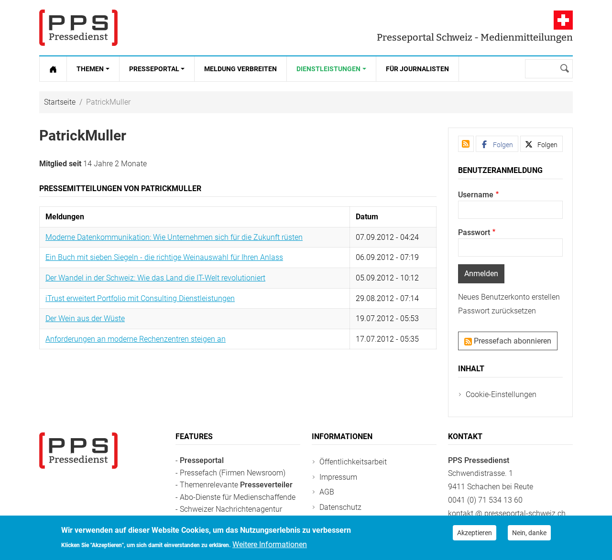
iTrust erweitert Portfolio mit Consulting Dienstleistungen (140, 298)
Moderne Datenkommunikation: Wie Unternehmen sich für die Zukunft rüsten (174, 237)
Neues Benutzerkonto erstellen (509, 297)
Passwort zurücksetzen (497, 310)
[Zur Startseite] (53, 68)
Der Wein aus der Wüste (85, 318)
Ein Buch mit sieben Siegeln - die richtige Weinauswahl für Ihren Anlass (164, 257)
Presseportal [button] (154, 69)
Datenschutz (340, 507)
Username (475, 194)
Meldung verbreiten (240, 69)
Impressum (338, 477)
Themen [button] (90, 69)
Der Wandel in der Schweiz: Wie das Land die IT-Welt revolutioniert (155, 277)
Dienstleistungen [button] (328, 69)
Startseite (60, 102)
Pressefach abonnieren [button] (511, 340)
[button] (497, 144)
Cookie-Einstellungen (501, 394)
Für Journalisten (417, 69)
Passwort (474, 232)
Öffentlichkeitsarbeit (353, 461)
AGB (326, 491)
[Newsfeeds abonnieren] (466, 144)
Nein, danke (529, 533)
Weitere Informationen (269, 544)
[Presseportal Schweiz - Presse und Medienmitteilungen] (78, 28)
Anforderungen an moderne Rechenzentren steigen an (135, 339)
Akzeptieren (474, 533)
